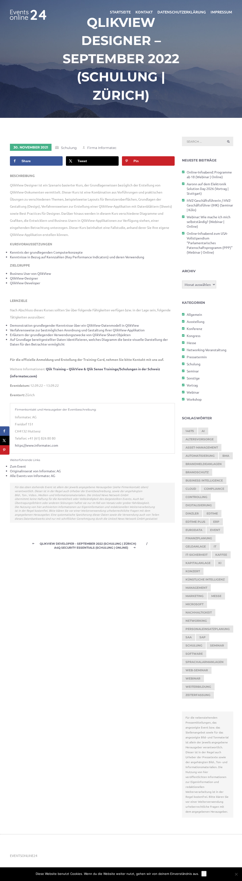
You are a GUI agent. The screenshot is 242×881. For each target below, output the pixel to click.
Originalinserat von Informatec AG (35, 471)
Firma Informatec (102, 148)
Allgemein (194, 314)
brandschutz (197, 472)
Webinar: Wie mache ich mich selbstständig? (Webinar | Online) (208, 221)
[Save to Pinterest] (4, 450)
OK (204, 874)
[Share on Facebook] (4, 431)
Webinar (193, 392)
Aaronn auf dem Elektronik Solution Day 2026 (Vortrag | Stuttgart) (208, 188)
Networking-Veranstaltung (206, 350)
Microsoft (194, 604)
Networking (196, 620)
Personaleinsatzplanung (208, 629)
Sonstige (193, 378)
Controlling (196, 497)
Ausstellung (195, 321)
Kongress (193, 335)
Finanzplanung (199, 538)
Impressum (221, 11)
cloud (191, 488)
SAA (189, 637)
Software (194, 653)
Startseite (120, 11)
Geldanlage (196, 546)
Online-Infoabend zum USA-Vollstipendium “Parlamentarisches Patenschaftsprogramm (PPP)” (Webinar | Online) (210, 242)
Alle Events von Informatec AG (32, 475)
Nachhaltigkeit (199, 612)
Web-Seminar (197, 670)
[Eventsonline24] (28, 12)
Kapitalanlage (198, 563)
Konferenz (194, 328)
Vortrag (192, 385)
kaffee (221, 554)
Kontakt (144, 11)
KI (219, 563)
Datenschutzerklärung (181, 11)
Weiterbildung (198, 686)
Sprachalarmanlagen (205, 662)
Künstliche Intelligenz (205, 579)
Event (215, 530)
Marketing (194, 596)
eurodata (194, 530)
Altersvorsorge (200, 439)
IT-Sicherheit (196, 554)
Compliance (214, 488)
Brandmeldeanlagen (204, 464)
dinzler (192, 513)
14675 (190, 431)
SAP (202, 637)
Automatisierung (200, 455)
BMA (225, 455)
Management (196, 587)
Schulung (69, 148)
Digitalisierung (199, 505)
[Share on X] (4, 440)
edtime (212, 513)
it (215, 546)
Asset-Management (202, 447)
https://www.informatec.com (36, 445)
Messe (191, 343)
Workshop (194, 399)
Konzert (193, 571)
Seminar (193, 371)
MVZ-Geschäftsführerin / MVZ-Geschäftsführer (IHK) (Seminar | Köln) (210, 205)
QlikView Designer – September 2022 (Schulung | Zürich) (121, 59)
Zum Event (18, 466)
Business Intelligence (204, 480)
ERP (216, 521)
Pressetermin (197, 357)
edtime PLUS (195, 521)
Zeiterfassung (198, 695)
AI (203, 431)
